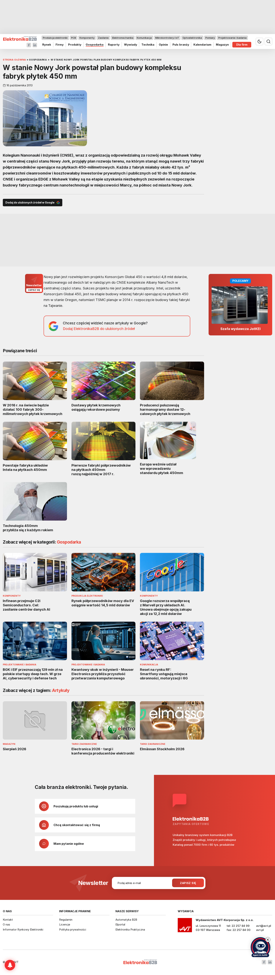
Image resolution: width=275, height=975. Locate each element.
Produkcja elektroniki (55, 37)
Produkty (74, 44)
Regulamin (65, 919)
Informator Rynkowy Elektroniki (23, 929)
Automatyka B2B (126, 919)
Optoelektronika (192, 37)
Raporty (114, 44)
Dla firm (242, 44)
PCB (73, 37)
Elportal (120, 924)
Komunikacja (144, 37)
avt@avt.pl (263, 926)
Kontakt (8, 919)
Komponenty (87, 37)
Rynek (46, 44)
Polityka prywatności (72, 929)
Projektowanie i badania (232, 37)
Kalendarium (202, 44)
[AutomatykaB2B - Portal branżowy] (20, 38)
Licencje (64, 924)
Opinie (163, 44)
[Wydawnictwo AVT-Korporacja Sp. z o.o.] (185, 926)
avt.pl (260, 930)
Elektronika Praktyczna (130, 929)
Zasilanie (103, 37)
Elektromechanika (122, 37)
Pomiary (210, 37)
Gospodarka (94, 44)
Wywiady (130, 44)
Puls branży (180, 44)
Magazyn (222, 44)
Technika (147, 44)
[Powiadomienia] (10, 965)
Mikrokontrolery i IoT (167, 37)
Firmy (60, 44)
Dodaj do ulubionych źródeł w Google (29, 202)
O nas (6, 924)
